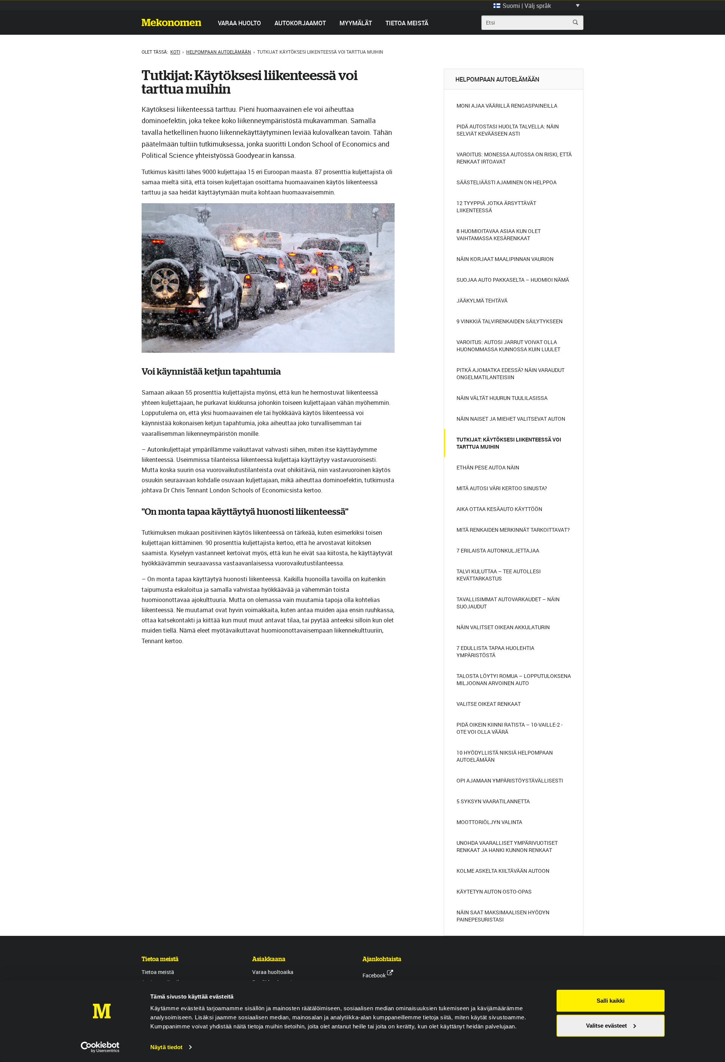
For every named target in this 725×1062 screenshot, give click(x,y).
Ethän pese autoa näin (488, 467)
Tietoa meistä (407, 23)
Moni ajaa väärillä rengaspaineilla (507, 105)
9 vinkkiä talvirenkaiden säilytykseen (510, 321)
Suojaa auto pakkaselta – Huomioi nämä (513, 279)
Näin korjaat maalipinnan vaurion (505, 258)
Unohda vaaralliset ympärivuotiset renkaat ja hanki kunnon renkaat (507, 846)
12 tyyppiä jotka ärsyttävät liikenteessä (496, 206)
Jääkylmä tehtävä (482, 300)
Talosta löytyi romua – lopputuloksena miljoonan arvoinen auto (514, 679)
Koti (175, 52)
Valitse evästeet (606, 1025)
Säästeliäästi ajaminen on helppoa (507, 182)
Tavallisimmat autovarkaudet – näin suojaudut (508, 603)
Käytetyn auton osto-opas (494, 891)
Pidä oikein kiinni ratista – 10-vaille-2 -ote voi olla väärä (510, 728)
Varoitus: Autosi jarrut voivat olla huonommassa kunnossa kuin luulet (508, 345)
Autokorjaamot (300, 23)
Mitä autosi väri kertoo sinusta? (502, 488)
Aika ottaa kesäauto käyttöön (499, 508)
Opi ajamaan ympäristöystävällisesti (510, 780)
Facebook (374, 975)
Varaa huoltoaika (272, 972)
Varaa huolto (239, 23)
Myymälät (355, 23)
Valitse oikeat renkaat (489, 703)
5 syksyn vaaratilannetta (493, 801)
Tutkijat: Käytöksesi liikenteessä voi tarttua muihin (509, 443)
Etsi (575, 22)
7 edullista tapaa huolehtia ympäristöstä (495, 651)
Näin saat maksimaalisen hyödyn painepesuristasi (503, 916)
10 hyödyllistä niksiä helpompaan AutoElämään (505, 756)
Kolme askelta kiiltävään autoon (503, 870)
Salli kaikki (611, 1000)
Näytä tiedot (166, 1047)
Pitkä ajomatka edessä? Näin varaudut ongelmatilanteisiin (511, 373)
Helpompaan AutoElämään (218, 52)
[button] (536, 5)
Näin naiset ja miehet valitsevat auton (511, 418)
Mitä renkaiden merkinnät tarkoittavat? (513, 529)
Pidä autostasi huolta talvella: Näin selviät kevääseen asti (508, 130)
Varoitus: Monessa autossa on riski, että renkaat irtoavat (514, 158)
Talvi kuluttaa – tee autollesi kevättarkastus (499, 575)
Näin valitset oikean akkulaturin (503, 627)
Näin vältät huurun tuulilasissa (502, 397)
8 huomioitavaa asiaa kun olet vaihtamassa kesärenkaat (499, 234)
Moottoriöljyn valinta (489, 822)
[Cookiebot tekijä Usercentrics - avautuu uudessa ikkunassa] (100, 1047)
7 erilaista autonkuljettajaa (498, 550)
